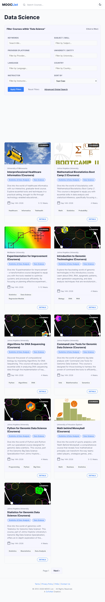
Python (11, 383)
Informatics (26, 211)
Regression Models (16, 299)
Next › (57, 570)
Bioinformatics (72, 383)
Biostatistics (26, 551)
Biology (61, 299)
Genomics (86, 383)
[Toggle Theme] (100, 5)
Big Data (36, 467)
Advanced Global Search (56, 89)
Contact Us (65, 584)
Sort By (58, 75)
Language (13, 63)
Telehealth (39, 211)
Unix (60, 383)
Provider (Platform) (19, 50)
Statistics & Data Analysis (19, 180)
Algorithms (22, 383)
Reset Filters (33, 89)
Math (61, 211)
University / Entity (64, 50)
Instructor (14, 75)
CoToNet (49, 592)
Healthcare (13, 211)
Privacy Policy (47, 584)
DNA (70, 299)
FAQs (57, 584)
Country (59, 63)
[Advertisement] (52, 119)
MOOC (10, 4)
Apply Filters (15, 89)
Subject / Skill (61, 38)
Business (70, 467)
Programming (14, 467)
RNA (78, 299)
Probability (83, 211)
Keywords (13, 38)
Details (42, 219)
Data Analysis (40, 551)
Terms (37, 584)
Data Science (39, 180)
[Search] (24, 5)
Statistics (71, 211)
